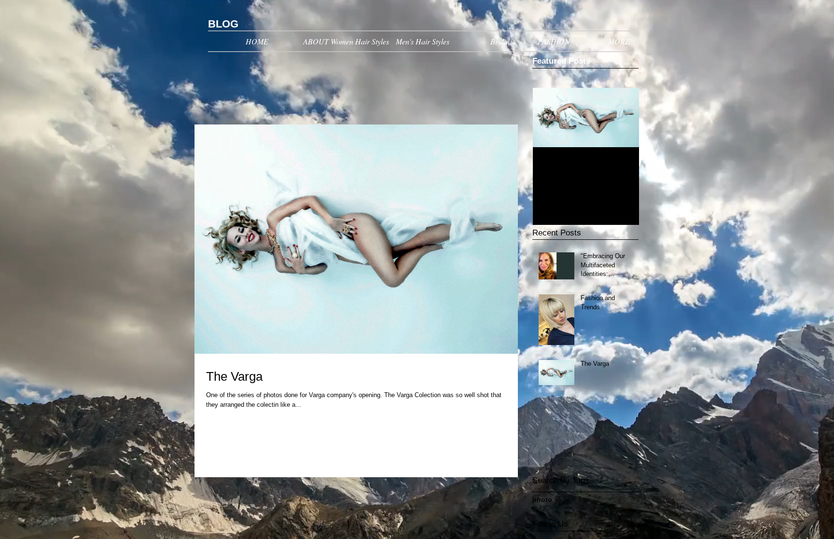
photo (542, 499)
